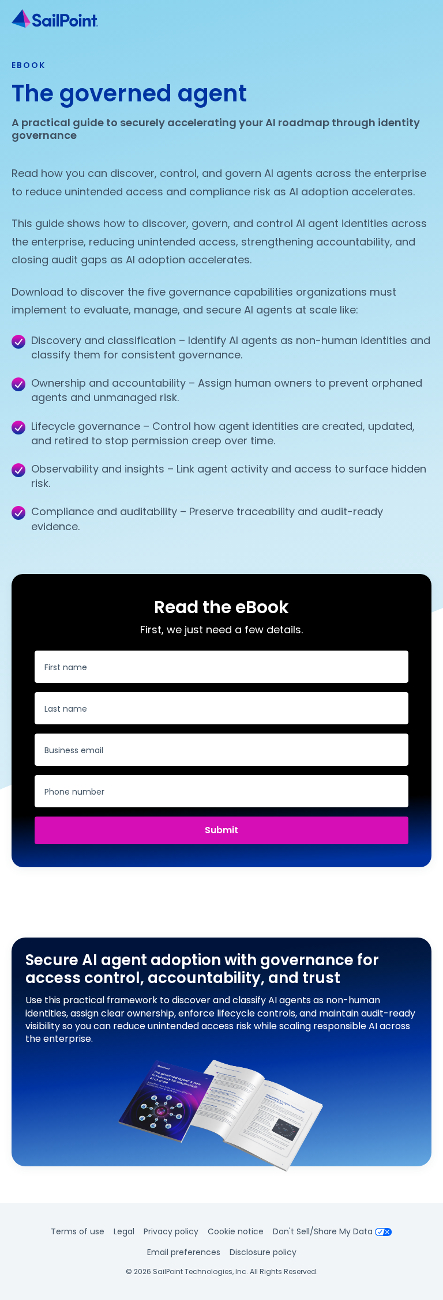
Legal (124, 1231)
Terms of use (77, 1231)
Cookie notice (236, 1231)
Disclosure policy (263, 1252)
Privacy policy (171, 1231)
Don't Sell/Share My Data (323, 1231)
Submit (221, 830)
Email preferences (183, 1252)
